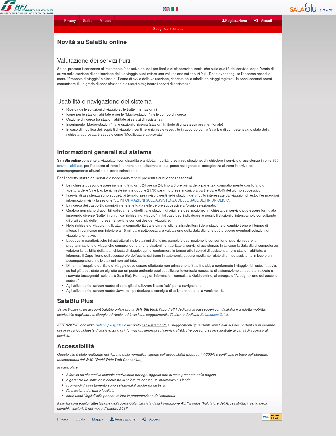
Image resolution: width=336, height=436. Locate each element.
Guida (88, 20)
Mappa (105, 20)
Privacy (70, 20)
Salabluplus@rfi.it (214, 314)
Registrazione (236, 20)
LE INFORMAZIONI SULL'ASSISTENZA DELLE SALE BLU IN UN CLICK (171, 199)
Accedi (266, 20)
